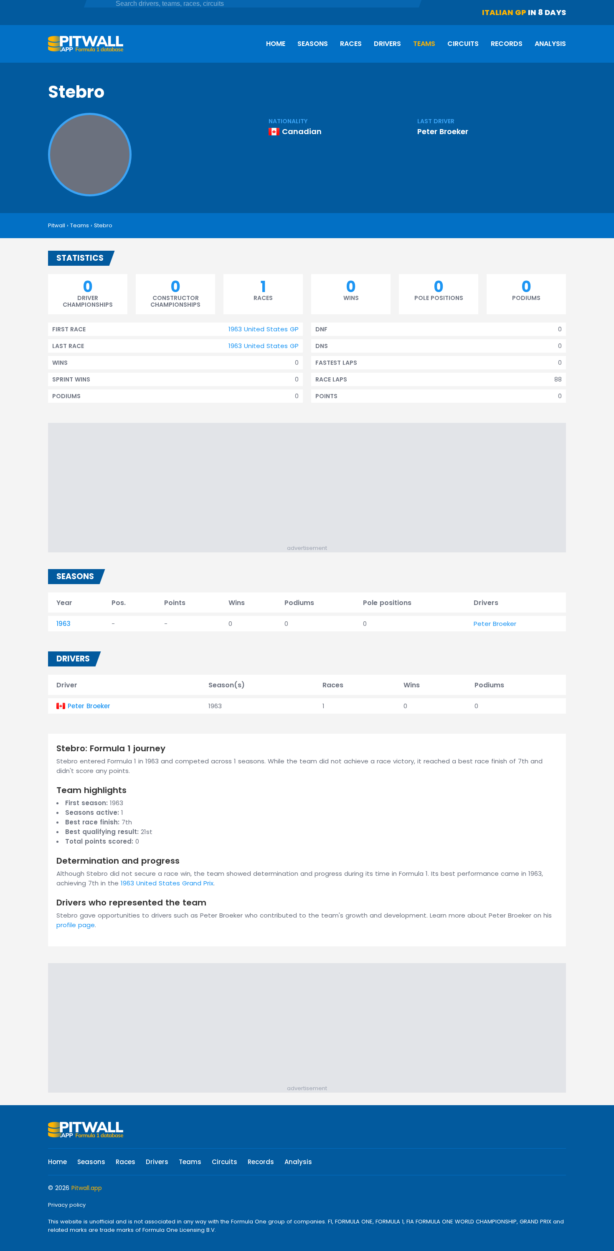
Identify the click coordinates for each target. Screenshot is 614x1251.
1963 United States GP (263, 329)
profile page (75, 924)
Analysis (550, 43)
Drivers (387, 43)
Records (507, 43)
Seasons (312, 43)
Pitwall (56, 225)
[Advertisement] (311, 485)
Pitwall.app (86, 1188)
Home (275, 43)
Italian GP (504, 12)
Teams (424, 43)
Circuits (463, 43)
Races (351, 43)
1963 (63, 623)
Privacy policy (67, 1205)
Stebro (103, 225)
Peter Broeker (442, 131)
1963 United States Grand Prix (167, 883)
